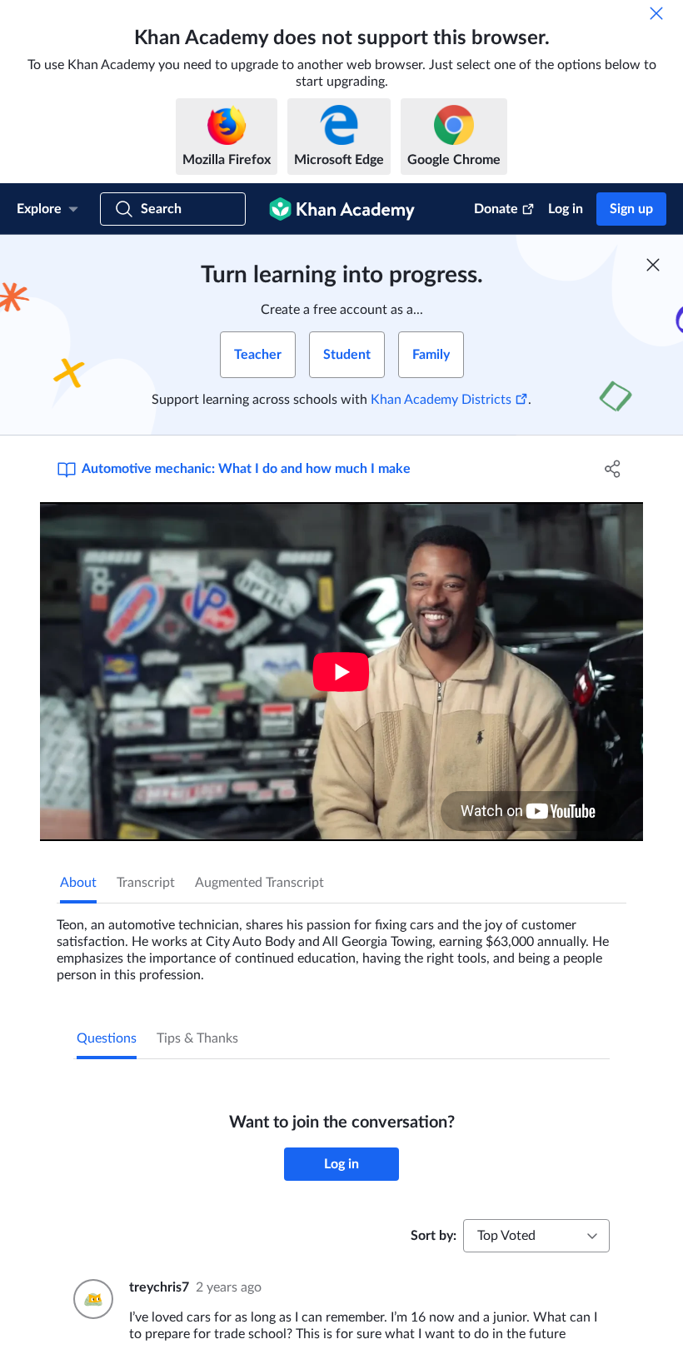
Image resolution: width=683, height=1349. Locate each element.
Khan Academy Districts (441, 399)
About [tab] (78, 882)
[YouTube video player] (341, 671)
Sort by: (433, 1235)
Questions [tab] (107, 1038)
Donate (496, 209)
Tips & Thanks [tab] (197, 1038)
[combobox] (536, 1235)
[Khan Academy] (342, 209)
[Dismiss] (656, 13)
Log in (565, 209)
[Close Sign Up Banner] (653, 264)
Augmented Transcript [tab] (259, 882)
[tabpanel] (341, 943)
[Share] (612, 468)
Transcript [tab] (146, 882)
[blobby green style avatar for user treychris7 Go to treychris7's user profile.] (91, 1299)
